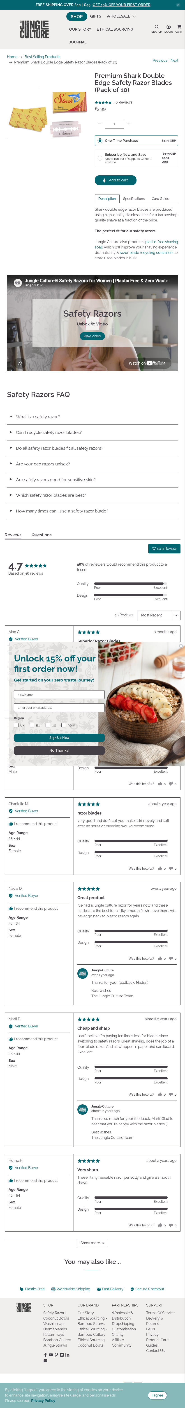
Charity (118, 1334)
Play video (92, 336)
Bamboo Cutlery (57, 1340)
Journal (78, 42)
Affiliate (118, 1340)
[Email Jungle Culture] (45, 1362)
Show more (90, 1243)
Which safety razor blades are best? (47, 495)
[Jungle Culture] (34, 29)
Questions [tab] (42, 535)
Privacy (152, 1334)
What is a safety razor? (34, 416)
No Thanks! (59, 750)
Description (107, 199)
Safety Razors (54, 1313)
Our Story (80, 29)
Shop (77, 16)
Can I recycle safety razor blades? (45, 432)
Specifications (134, 199)
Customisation (124, 1329)
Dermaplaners (55, 1329)
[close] (178, 5)
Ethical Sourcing (115, 29)
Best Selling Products (42, 57)
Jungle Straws (55, 1345)
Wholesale (118, 16)
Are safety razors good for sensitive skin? (52, 479)
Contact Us (155, 1351)
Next (174, 60)
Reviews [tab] (13, 535)
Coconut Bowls (56, 1318)
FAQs (150, 1329)
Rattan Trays (53, 1334)
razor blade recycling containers (146, 252)
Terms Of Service (160, 1313)
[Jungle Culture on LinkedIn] (67, 1356)
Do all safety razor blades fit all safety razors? (56, 448)
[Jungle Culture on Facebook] (45, 1356)
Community (122, 1345)
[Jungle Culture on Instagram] (62, 1356)
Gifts (95, 16)
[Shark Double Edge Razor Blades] (48, 114)
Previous (160, 60)
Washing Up (53, 1324)
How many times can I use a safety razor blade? (58, 510)
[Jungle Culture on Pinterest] (56, 1356)
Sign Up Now (59, 738)
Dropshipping (123, 1324)
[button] (113, 102)
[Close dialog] (181, 646)
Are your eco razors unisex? (39, 463)
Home (12, 57)
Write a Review (164, 548)
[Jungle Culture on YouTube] (51, 1356)
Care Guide (160, 199)
